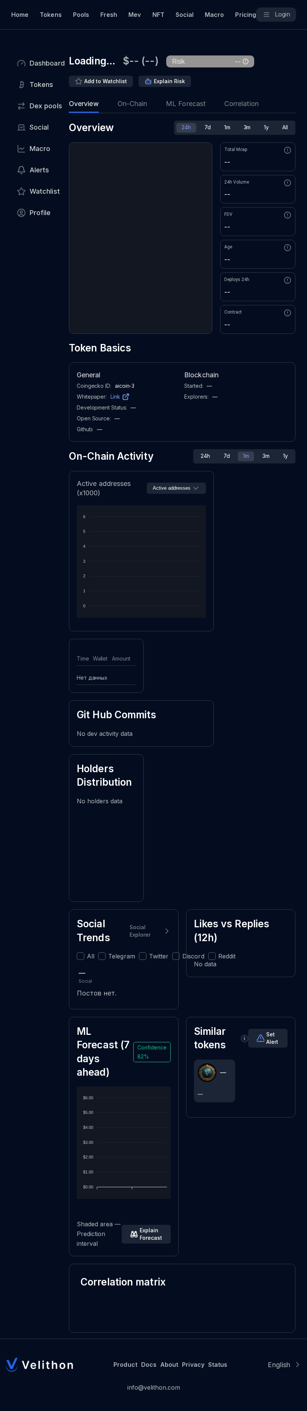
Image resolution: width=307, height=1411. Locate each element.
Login (282, 14)
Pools (81, 14)
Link (115, 396)
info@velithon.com (153, 1387)
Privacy (193, 1364)
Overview (84, 104)
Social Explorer (140, 931)
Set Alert (272, 1038)
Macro (214, 14)
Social (185, 14)
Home (19, 14)
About (169, 1364)
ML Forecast (186, 104)
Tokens (50, 14)
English (279, 1365)
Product (125, 1364)
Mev (134, 14)
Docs (148, 1364)
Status (217, 1364)
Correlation (241, 104)
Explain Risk (169, 81)
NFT (158, 14)
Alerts (39, 170)
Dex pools (46, 106)
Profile (40, 213)
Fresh (108, 14)
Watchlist (45, 191)
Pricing (245, 14)
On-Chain (133, 104)
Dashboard (47, 63)
